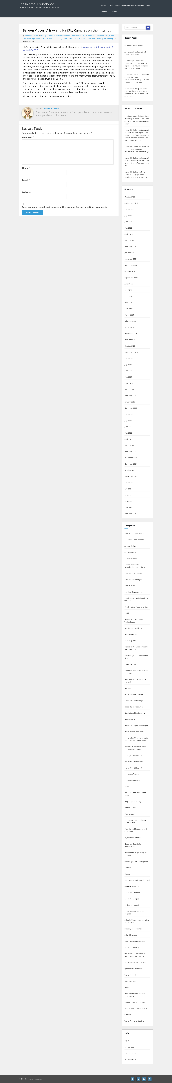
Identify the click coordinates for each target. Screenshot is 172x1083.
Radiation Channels (132, 892)
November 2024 (130, 265)
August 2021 (129, 482)
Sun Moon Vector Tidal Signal (136, 962)
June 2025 (128, 222)
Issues (127, 786)
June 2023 (128, 371)
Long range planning (132, 801)
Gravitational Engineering (134, 713)
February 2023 (130, 396)
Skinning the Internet (133, 929)
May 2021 (128, 501)
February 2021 (130, 514)
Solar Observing (130, 935)
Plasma (127, 874)
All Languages (130, 552)
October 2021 (129, 470)
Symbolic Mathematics (133, 969)
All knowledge (130, 546)
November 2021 (130, 464)
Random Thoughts (131, 899)
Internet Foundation (132, 780)
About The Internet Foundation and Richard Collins (130, 5)
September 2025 (131, 203)
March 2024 (129, 315)
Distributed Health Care (134, 628)
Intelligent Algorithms (133, 755)
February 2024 (130, 321)
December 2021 (130, 458)
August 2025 (129, 209)
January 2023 (129, 402)
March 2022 (129, 445)
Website (26, 192)
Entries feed (129, 1047)
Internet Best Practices (45, 38)
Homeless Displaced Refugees (136, 725)
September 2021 (131, 476)
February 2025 (130, 246)
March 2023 (129, 389)
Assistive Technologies (133, 579)
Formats (127, 688)
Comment (28, 137)
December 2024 (130, 259)
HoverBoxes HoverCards (134, 732)
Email (26, 180)
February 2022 (130, 451)
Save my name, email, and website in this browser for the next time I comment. (64, 207)
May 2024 (128, 302)
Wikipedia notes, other (133, 46)
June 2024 (128, 296)
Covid (126, 613)
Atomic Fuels (129, 586)
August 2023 (129, 358)
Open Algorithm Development (66, 38)
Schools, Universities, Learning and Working (96, 38)
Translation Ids (130, 975)
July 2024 (128, 290)
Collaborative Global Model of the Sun (69, 36)
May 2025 (128, 228)
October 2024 (129, 271)
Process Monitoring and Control (137, 880)
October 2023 (129, 346)
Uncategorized (130, 981)
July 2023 (128, 364)
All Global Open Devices (134, 540)
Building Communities (133, 592)
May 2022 (128, 433)
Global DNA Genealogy (133, 700)
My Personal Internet (132, 838)
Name (26, 168)
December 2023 (130, 333)
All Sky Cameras (47, 36)
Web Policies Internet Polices (136, 1008)
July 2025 (128, 215)
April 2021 (128, 507)
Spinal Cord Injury (131, 947)
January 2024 (129, 327)
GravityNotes (129, 719)
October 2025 (129, 197)
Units (126, 987)
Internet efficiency (131, 774)
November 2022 (130, 408)
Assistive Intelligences (133, 573)
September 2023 (131, 352)
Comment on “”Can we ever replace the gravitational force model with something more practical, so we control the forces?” (136, 135)
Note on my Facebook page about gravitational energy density (136, 174)
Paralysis (128, 868)
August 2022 (129, 414)
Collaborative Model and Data (96, 36)
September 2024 (131, 277)
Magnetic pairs (130, 814)
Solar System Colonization (134, 941)
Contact (104, 11)
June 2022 (128, 427)
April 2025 (128, 234)
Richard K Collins (31, 36)
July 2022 (128, 420)
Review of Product (131, 905)
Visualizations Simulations (135, 1002)
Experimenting (130, 664)
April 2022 (128, 439)
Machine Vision (130, 808)
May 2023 (128, 377)
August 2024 (129, 284)
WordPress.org (130, 1059)
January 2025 (129, 253)
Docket (114, 11)
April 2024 (128, 309)
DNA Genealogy (130, 634)
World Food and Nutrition (134, 1021)
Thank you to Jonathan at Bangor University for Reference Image (137, 149)
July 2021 (128, 489)
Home (103, 5)
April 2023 (128, 383)
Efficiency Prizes (130, 640)
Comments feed (130, 1053)
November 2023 (130, 340)
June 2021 (128, 495)
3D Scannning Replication (134, 533)
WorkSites (128, 1015)
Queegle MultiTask (131, 886)
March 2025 (129, 240)
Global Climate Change (133, 694)
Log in (126, 1041)
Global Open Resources (133, 707)
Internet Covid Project (133, 768)
